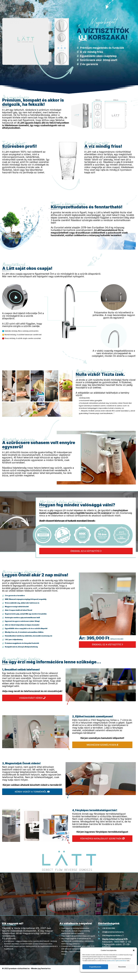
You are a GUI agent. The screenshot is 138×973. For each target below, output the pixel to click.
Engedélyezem (95, 967)
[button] (134, 950)
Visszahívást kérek (31, 698)
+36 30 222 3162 (108, 928)
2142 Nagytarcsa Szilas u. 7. (113, 935)
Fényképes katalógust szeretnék (101, 838)
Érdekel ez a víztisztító (85, 551)
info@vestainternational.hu (113, 932)
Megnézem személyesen (102, 744)
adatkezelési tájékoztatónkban (116, 960)
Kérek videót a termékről (31, 791)
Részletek (122, 967)
